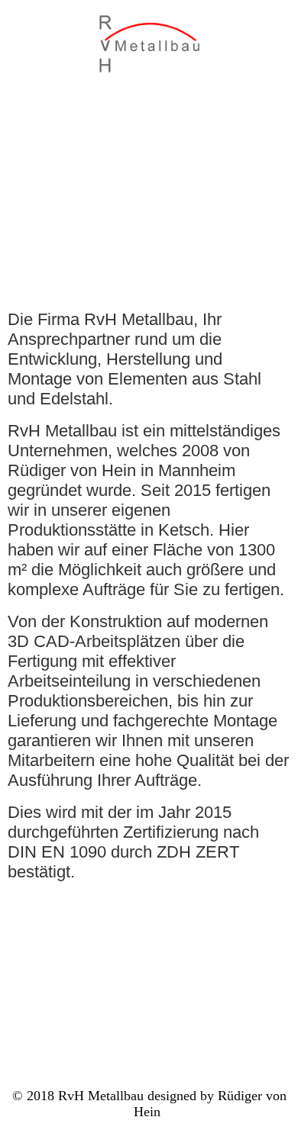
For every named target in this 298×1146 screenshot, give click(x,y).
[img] (149, 43)
